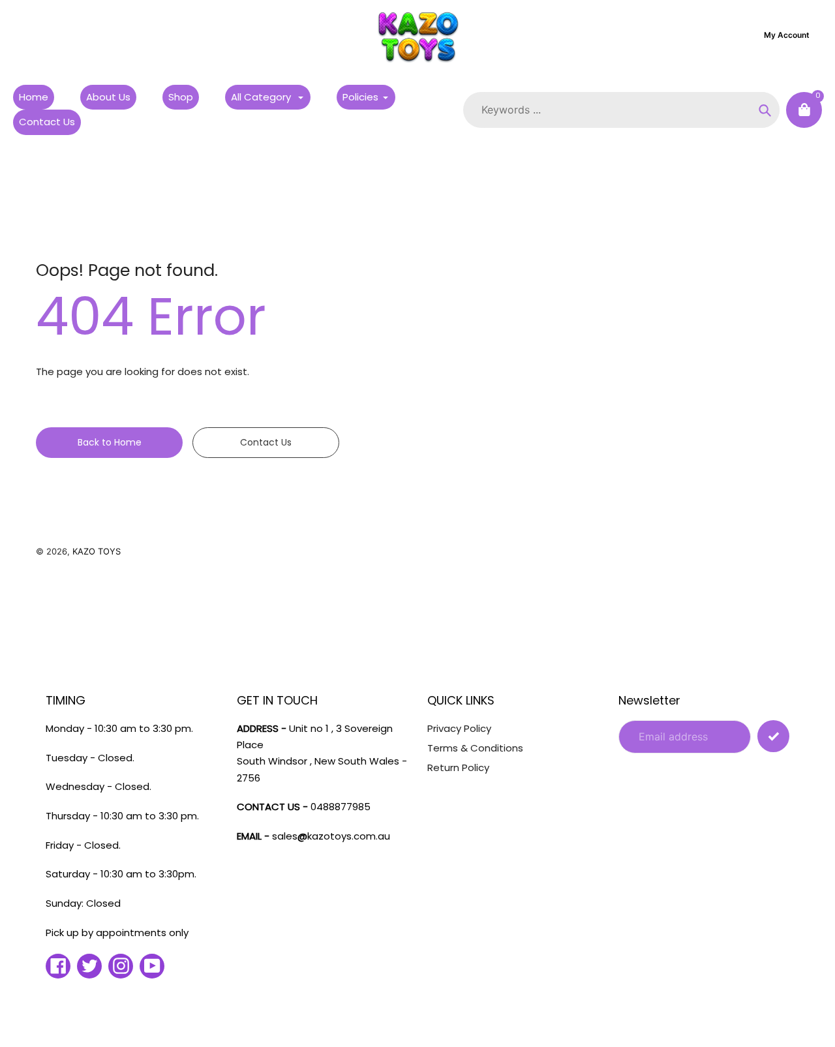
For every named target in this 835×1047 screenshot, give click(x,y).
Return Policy (458, 767)
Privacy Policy (459, 728)
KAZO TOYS (96, 551)
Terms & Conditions (475, 748)
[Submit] (773, 736)
